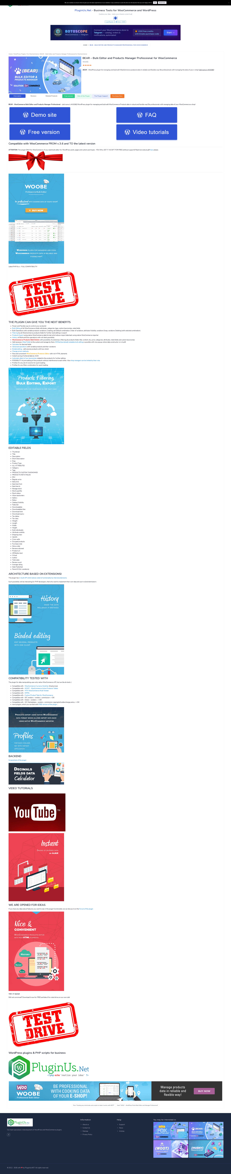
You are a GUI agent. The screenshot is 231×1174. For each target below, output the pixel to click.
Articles (121, 1131)
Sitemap (85, 1131)
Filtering (15, 333)
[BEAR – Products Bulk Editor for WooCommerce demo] (40, 116)
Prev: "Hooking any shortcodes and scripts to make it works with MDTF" (93, 1105)
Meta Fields (26, 342)
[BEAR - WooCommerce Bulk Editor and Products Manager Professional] (206, 1131)
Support (122, 1125)
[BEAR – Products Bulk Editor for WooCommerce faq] (147, 116)
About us (85, 1125)
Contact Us (86, 1128)
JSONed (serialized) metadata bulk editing (69, 342)
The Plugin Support (101, 96)
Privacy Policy (87, 1134)
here (151, 150)
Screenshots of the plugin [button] (17, 760)
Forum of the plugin (86, 909)
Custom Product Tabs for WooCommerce (39, 695)
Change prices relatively (20, 351)
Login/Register (109, 22)
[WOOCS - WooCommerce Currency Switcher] (170, 1131)
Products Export (17, 335)
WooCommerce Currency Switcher (37, 686)
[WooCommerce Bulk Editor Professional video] (37, 812)
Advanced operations (19, 347)
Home (85, 45)
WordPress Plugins (20, 54)
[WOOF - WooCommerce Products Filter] (206, 1149)
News (121, 1128)
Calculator (15, 344)
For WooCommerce (33, 54)
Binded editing (17, 349)
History (15, 337)
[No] (229, 3)
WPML (27, 693)
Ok (155, 2)
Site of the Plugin (83, 96)
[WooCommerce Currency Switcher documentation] (147, 133)
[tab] (17, 96)
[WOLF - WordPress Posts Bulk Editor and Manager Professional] (36, 161)
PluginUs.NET (30, 1168)
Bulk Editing (16, 328)
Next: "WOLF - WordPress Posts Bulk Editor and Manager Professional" (137, 1105)
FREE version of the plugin (48, 704)
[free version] (44, 1025)
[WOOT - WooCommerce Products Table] (170, 1149)
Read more (162, 2)
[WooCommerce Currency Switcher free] (40, 133)
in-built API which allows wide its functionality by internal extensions (43, 578)
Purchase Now (117, 96)
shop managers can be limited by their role (85, 360)
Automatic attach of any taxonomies (24, 358)
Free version (68, 96)
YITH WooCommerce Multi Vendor (37, 691)
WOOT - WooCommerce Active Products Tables (41, 688)
